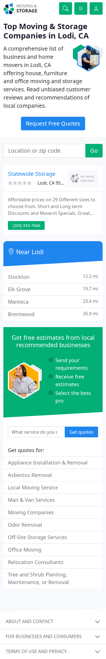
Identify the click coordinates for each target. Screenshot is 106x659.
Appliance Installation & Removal (48, 462)
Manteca (53, 301)
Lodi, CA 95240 (53, 183)
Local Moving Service (33, 487)
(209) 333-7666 (26, 225)
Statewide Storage (31, 174)
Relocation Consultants (36, 562)
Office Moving (24, 549)
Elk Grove (53, 289)
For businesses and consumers (44, 636)
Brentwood (53, 313)
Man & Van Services (31, 499)
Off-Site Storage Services (37, 537)
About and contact (29, 621)
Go (94, 150)
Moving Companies (31, 512)
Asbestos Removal (30, 475)
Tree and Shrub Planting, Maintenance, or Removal (38, 578)
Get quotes (81, 432)
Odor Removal (25, 524)
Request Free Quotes (53, 123)
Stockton (53, 276)
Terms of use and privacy (36, 651)
